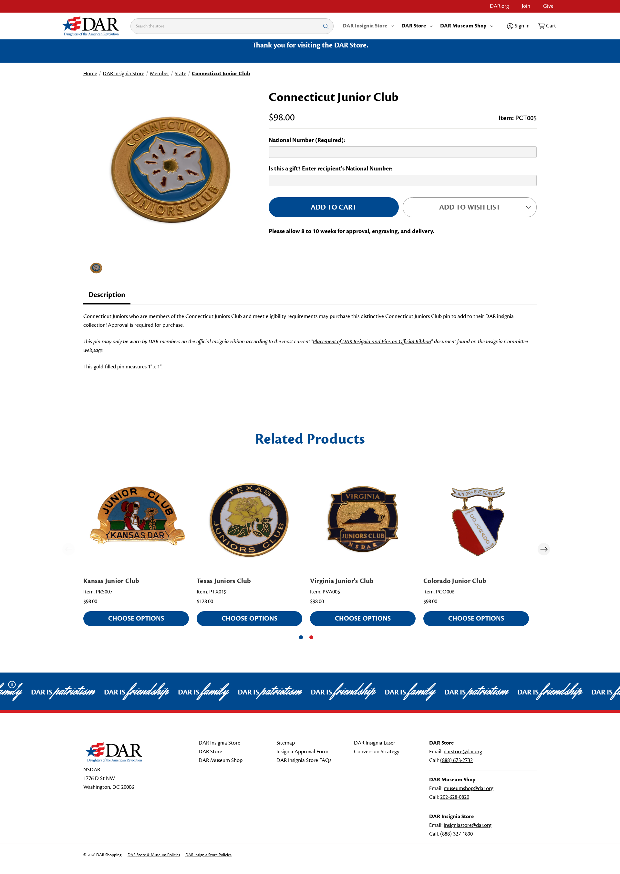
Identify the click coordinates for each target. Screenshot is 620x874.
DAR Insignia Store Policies (208, 855)
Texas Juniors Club (224, 581)
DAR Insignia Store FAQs (303, 760)
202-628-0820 (454, 797)
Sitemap (285, 742)
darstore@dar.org (463, 751)
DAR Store (413, 25)
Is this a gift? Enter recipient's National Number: (331, 168)
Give (548, 6)
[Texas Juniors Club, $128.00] (249, 519)
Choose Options (136, 618)
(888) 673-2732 (456, 760)
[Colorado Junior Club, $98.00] (476, 519)
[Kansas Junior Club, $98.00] (136, 519)
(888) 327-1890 (456, 834)
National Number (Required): (307, 140)
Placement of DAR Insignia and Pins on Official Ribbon (372, 341)
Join (526, 6)
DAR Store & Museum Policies (154, 855)
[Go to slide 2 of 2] (311, 637)
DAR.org (499, 6)
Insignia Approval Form (302, 751)
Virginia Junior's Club (342, 581)
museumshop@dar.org (468, 788)
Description (106, 294)
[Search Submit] (325, 26)
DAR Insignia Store (365, 25)
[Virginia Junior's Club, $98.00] (363, 519)
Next (543, 549)
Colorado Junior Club (454, 581)
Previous (68, 549)
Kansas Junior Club (111, 581)
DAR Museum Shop (463, 25)
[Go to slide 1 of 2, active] (301, 637)
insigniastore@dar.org (467, 825)
